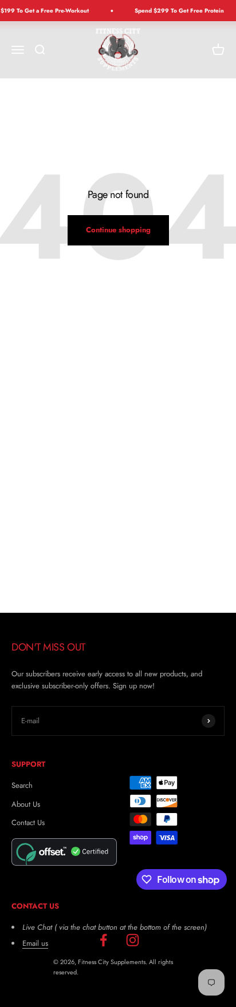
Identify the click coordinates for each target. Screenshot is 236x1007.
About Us (25, 804)
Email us (35, 943)
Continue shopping (118, 229)
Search (22, 785)
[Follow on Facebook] (103, 940)
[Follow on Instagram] (132, 940)
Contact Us (28, 822)
